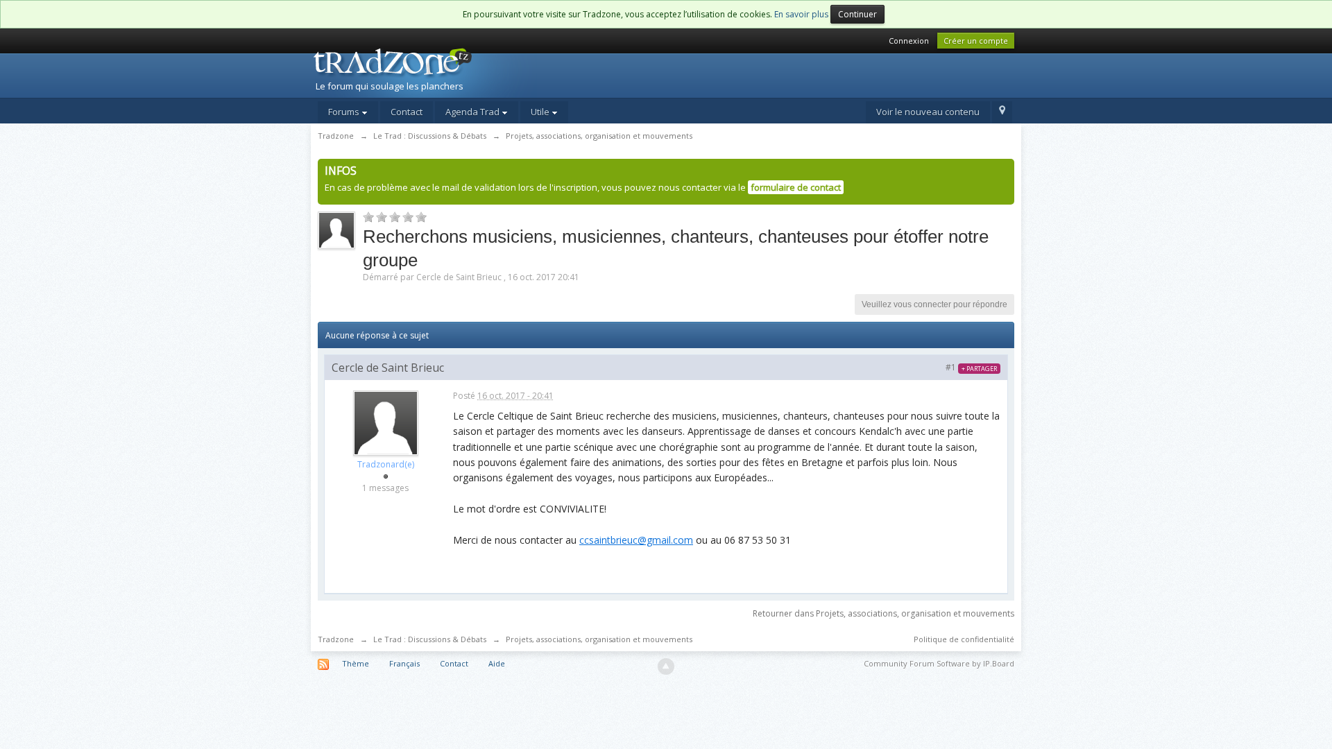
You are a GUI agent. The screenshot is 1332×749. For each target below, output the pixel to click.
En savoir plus (801, 14)
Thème (355, 663)
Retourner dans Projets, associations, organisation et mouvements (883, 613)
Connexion (909, 40)
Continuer (857, 14)
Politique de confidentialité (964, 639)
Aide (496, 663)
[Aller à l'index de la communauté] (431, 71)
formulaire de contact (796, 187)
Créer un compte (976, 40)
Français (404, 663)
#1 (971, 367)
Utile (541, 111)
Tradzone (336, 639)
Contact (406, 111)
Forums (344, 111)
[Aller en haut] (666, 666)
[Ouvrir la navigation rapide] (1002, 112)
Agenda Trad (473, 111)
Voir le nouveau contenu (928, 111)
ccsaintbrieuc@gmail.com (636, 539)
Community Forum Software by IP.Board (939, 663)
